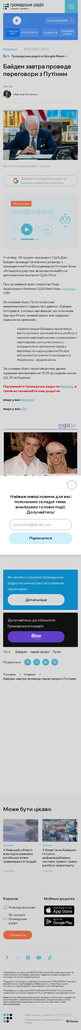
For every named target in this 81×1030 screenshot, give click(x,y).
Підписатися (40, 538)
